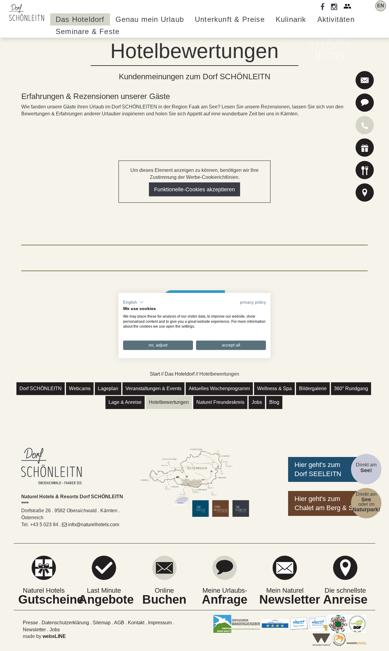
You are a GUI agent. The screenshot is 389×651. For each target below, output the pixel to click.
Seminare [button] (87, 31)
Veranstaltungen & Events (153, 388)
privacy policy (253, 302)
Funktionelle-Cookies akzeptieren (194, 189)
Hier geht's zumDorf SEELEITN (317, 469)
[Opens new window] (365, 148)
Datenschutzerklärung (65, 622)
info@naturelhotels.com (93, 524)
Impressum (160, 622)
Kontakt (136, 622)
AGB (119, 622)
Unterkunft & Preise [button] (230, 19)
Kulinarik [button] (291, 19)
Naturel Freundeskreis (220, 402)
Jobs (257, 402)
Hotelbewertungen (169, 402)
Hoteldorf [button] (80, 19)
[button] (133, 302)
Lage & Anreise (125, 402)
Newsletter (34, 629)
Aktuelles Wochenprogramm (219, 388)
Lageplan (108, 388)
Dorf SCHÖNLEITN (40, 388)
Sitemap (102, 622)
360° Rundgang (351, 388)
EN (380, 5)
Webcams (80, 388)
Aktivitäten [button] (336, 19)
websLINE (54, 636)
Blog (274, 402)
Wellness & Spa (274, 388)
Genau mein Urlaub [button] (149, 19)
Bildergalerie (313, 388)
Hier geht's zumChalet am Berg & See (327, 503)
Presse (30, 622)
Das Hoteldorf (179, 374)
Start (155, 374)
